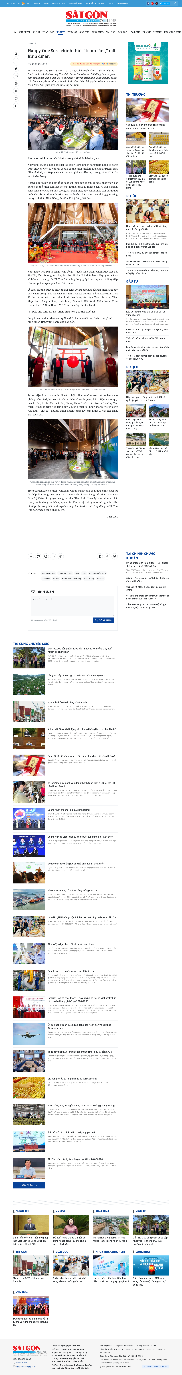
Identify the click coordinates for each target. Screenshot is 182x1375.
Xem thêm (27, 1185)
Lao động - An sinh (140, 32)
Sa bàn (56, 578)
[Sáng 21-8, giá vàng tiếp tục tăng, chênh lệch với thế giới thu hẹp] (159, 138)
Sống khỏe (98, 32)
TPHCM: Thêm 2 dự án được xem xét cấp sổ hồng (146, 254)
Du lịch (132, 367)
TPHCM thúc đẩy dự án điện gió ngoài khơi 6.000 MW (75, 1159)
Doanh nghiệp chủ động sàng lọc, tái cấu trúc (71, 971)
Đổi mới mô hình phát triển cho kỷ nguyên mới (71, 1132)
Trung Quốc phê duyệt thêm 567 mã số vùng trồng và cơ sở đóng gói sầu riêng (135, 182)
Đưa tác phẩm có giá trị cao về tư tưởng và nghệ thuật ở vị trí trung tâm (30, 1322)
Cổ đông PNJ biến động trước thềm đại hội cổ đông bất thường (147, 579)
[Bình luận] (16, 98)
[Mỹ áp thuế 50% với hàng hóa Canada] (29, 711)
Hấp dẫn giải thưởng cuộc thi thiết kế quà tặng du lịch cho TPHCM (82, 917)
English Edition (58, 3)
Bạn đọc (122, 32)
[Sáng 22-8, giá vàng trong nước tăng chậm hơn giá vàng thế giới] (29, 765)
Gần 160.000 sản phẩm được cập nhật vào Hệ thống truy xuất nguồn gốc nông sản (80, 650)
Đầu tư (132, 281)
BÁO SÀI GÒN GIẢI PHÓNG (91, 18)
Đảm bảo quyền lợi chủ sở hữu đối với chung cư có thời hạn (146, 263)
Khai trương (89, 578)
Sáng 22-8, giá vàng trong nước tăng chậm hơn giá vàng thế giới (81, 756)
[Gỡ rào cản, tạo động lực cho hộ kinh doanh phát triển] (29, 872)
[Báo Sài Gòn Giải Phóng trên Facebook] (148, 3)
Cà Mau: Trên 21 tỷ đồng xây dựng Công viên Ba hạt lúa (147, 331)
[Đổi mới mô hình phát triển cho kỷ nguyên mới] (29, 1141)
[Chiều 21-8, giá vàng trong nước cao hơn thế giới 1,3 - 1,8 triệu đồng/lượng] (136, 138)
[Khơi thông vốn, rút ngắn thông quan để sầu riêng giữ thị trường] (29, 1114)
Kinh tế (60, 32)
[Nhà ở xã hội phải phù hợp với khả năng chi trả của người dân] (147, 211)
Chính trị (24, 32)
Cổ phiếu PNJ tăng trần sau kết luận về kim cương (146, 588)
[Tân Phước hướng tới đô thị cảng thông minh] (29, 899)
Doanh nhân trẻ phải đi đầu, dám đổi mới (69, 809)
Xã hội (36, 32)
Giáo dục (84, 32)
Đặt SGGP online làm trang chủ (156, 1367)
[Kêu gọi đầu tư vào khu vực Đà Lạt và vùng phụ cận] (147, 297)
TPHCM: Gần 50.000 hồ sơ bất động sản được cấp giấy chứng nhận (147, 272)
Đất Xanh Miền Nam (97, 573)
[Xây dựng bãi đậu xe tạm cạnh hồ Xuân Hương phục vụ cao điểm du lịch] (136, 439)
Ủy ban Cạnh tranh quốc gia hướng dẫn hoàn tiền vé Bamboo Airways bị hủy (79, 1026)
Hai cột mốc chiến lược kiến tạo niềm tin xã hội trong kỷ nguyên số (111, 1280)
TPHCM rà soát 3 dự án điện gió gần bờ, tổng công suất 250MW (146, 357)
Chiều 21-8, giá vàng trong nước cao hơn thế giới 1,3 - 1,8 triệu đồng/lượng (135, 151)
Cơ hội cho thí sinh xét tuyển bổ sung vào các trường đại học (69, 1280)
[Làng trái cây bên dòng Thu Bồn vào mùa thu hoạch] (29, 684)
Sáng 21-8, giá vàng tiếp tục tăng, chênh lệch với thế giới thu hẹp (158, 151)
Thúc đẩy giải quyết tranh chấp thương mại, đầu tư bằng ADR (80, 1051)
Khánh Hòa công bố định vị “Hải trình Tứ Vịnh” (158, 451)
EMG (84, 573)
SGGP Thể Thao (75, 3)
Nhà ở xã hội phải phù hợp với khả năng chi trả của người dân (146, 228)
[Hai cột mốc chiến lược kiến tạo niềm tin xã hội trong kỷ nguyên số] (111, 1265)
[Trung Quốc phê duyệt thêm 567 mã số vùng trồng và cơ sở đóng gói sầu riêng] (136, 167)
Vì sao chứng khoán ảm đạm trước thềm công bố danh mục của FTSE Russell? (147, 597)
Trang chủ (15, 32)
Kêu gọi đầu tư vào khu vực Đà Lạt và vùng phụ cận (145, 313)
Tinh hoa (100, 578)
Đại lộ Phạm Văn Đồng (71, 578)
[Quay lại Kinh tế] (16, 106)
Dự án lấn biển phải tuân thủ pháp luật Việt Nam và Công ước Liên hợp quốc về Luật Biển (30, 1241)
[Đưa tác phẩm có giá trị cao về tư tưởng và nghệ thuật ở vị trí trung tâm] (31, 1306)
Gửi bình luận (105, 620)
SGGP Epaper (122, 3)
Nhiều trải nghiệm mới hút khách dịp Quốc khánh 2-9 (157, 422)
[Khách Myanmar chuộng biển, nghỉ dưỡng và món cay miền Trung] (136, 410)
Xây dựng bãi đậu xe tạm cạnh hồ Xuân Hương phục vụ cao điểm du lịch (135, 453)
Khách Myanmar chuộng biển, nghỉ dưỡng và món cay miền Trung (134, 424)
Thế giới (72, 32)
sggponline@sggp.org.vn (26, 1366)
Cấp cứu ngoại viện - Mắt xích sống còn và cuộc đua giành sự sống (149, 1281)
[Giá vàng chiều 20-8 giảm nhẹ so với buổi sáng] (29, 1087)
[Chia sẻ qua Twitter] (16, 69)
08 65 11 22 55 (22, 1362)
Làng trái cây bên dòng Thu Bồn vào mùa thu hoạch (75, 675)
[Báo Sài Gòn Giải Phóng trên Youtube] (152, 3)
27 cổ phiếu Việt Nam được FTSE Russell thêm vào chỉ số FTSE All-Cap (147, 564)
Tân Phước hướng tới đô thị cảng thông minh (71, 890)
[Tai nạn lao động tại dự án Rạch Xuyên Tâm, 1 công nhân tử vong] (111, 1225)
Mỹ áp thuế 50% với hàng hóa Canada (67, 702)
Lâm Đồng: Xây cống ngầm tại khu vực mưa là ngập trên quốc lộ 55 (147, 348)
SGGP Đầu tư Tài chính (95, 3)
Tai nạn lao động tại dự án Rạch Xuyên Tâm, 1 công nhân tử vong (110, 1239)
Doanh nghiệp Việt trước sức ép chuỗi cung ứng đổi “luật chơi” (80, 836)
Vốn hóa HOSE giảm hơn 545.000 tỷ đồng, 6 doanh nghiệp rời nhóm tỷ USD (146, 606)
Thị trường (135, 94)
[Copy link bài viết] (16, 91)
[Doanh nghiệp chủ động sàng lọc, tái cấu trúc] (29, 980)
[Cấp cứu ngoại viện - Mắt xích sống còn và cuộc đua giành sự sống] (151, 1265)
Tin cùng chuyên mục (31, 643)
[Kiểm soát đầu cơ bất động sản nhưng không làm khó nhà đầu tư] (29, 738)
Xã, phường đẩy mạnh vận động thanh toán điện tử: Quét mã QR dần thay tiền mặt (81, 785)
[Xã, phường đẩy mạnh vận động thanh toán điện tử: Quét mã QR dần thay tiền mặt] (29, 792)
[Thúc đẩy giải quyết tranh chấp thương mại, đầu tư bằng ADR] (29, 1061)
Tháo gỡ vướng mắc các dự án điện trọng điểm (145, 339)
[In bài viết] (16, 83)
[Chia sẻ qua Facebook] (16, 61)
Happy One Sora (48, 573)
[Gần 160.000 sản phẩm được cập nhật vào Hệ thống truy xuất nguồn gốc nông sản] (29, 657)
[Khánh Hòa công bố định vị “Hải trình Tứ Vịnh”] (159, 439)
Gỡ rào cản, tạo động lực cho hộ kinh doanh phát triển (76, 863)
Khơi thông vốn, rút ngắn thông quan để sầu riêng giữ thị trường (81, 1105)
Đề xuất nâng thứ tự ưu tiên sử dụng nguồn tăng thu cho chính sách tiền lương (69, 1241)
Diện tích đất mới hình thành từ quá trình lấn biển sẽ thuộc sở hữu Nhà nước (147, 245)
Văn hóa (110, 32)
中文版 (111, 3)
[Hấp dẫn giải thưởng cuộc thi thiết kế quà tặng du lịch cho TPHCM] (29, 926)
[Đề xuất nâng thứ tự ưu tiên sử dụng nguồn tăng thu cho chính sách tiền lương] (71, 1225)
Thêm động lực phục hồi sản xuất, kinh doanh (71, 944)
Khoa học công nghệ (111, 1251)
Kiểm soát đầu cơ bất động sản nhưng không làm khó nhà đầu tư (82, 729)
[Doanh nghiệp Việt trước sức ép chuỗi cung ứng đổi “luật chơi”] (29, 846)
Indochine (46, 578)
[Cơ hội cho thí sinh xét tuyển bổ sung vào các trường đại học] (71, 1265)
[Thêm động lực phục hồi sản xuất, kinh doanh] (29, 953)
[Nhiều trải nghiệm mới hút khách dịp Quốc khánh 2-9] (159, 410)
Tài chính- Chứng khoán (140, 555)
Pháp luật (48, 32)
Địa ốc (131, 195)
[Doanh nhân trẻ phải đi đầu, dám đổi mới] (29, 819)
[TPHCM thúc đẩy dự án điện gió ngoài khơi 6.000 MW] (29, 1168)
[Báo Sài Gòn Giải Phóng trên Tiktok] (156, 3)
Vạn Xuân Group (65, 573)
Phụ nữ (157, 32)
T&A (77, 573)
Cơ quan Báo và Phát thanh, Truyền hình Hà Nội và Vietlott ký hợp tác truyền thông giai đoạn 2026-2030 (82, 1000)
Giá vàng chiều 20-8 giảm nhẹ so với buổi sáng (72, 1078)
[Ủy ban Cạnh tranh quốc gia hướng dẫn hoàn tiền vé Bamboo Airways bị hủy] (29, 1034)
